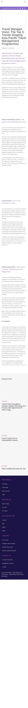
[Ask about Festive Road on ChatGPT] (18, 8)
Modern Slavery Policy (14, 574)
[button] (24, 2)
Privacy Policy (4, 574)
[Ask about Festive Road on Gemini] (23, 8)
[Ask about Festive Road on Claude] (20, 8)
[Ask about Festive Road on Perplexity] (25, 8)
